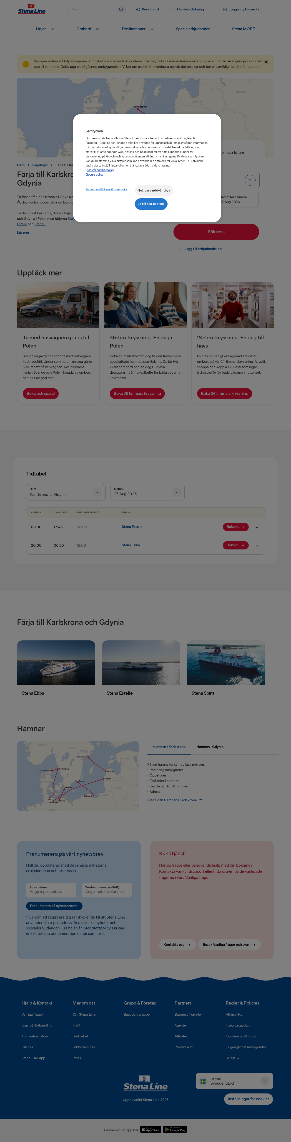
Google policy (94, 174)
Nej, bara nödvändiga (154, 190)
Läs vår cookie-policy (100, 170)
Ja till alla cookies (151, 204)
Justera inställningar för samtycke (106, 189)
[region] (147, 168)
